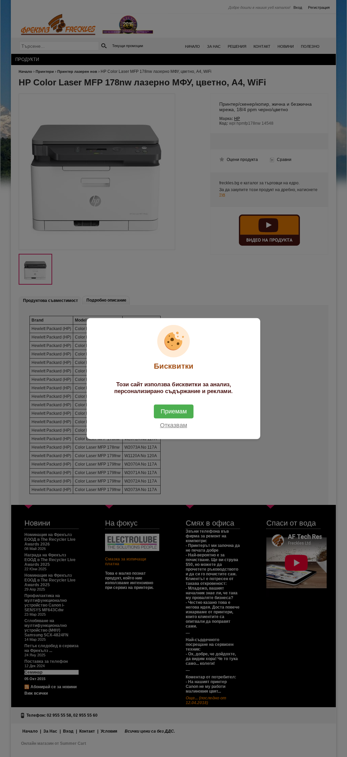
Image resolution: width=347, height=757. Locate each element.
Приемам (174, 411)
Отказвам (173, 425)
